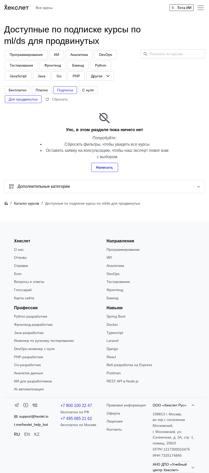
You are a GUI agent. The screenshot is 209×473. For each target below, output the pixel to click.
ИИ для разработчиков (33, 381)
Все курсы (44, 8)
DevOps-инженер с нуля (34, 349)
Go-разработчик (27, 365)
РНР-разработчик (28, 357)
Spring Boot (116, 316)
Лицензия (115, 421)
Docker (112, 324)
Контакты (114, 429)
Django (112, 349)
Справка (21, 266)
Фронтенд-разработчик (33, 324)
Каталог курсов (26, 203)
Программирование (123, 249)
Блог (18, 274)
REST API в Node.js (122, 381)
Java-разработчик (29, 333)
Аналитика (115, 266)
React (111, 357)
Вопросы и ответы (29, 282)
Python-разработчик (30, 316)
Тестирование (118, 282)
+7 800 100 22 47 (76, 405)
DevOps (113, 274)
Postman (114, 373)
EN (27, 434)
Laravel (113, 341)
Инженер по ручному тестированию (44, 341)
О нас (19, 249)
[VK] (34, 406)
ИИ (109, 257)
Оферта (113, 413)
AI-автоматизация (29, 389)
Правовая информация (126, 405)
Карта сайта (24, 298)
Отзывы (20, 257)
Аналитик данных (28, 373)
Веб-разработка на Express (129, 365)
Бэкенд (112, 298)
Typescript (115, 333)
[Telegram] (16, 406)
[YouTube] (25, 406)
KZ (37, 434)
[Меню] (200, 7)
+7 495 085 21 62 (76, 418)
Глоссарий (23, 290)
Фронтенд (115, 290)
